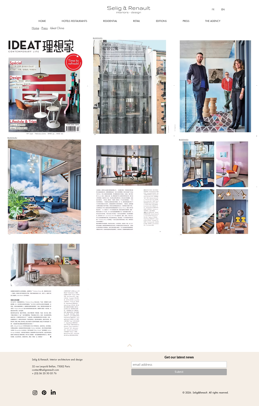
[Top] (129, 345)
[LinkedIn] (53, 393)
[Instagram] (35, 393)
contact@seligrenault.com (45, 370)
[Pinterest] (44, 393)
